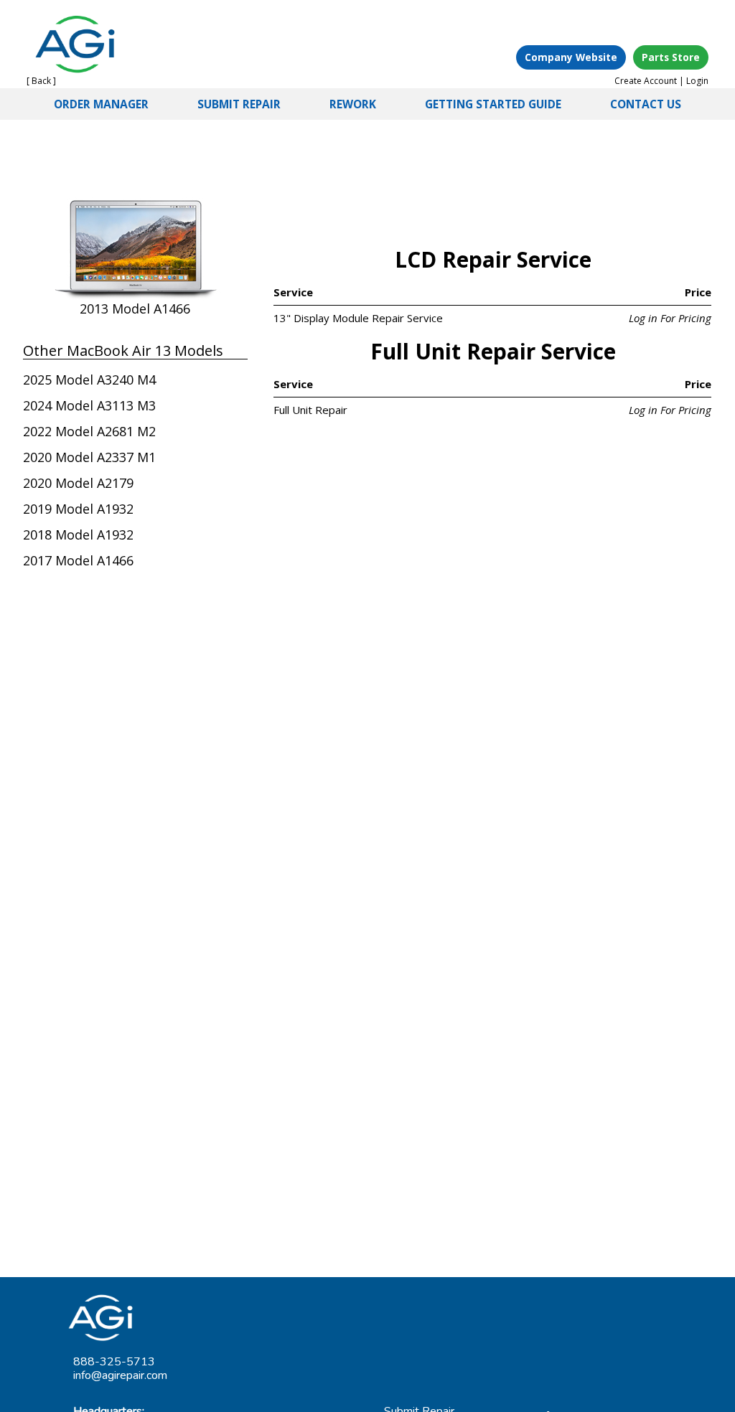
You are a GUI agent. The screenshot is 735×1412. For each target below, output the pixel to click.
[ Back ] (41, 81)
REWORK (352, 104)
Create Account (645, 81)
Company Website (571, 57)
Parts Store (671, 57)
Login (697, 81)
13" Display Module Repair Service (358, 318)
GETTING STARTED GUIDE (493, 104)
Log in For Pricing (670, 318)
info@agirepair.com (120, 1375)
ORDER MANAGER (101, 104)
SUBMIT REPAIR (239, 104)
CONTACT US (645, 104)
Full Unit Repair (310, 410)
